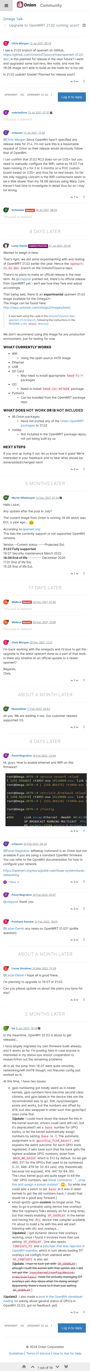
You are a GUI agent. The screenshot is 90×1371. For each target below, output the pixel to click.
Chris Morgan (20, 43)
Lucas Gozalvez (22, 968)
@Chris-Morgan (14, 139)
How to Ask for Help (67, 1353)
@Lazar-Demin (13, 928)
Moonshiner (19, 709)
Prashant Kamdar (23, 921)
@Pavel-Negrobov (16, 851)
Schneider (18, 210)
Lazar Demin (20, 245)
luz (13, 1028)
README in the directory (29, 323)
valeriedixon (19, 112)
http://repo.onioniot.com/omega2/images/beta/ (37, 307)
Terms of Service (38, 1353)
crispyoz (17, 132)
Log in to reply (72, 97)
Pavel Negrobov (22, 755)
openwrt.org (31, 529)
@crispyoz (23, 279)
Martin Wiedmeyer (23, 497)
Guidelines (16, 1353)
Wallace (16, 602)
